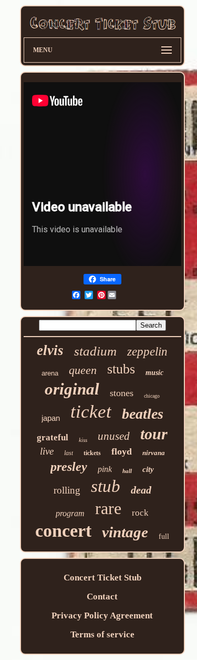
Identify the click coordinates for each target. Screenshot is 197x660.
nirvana (153, 453)
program (70, 513)
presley (68, 467)
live (47, 451)
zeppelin (147, 351)
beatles (142, 414)
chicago (152, 396)
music (154, 373)
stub (105, 486)
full (164, 536)
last (68, 453)
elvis (50, 350)
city (148, 469)
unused (114, 436)
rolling (67, 490)
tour (154, 433)
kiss (83, 440)
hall (127, 471)
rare (108, 508)
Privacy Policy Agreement (102, 615)
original (72, 389)
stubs (121, 369)
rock (140, 513)
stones (121, 393)
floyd (121, 451)
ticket (90, 411)
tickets (92, 453)
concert (63, 530)
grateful (52, 437)
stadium (95, 351)
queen (83, 370)
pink (105, 469)
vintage (125, 532)
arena (50, 373)
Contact (102, 597)
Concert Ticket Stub (102, 578)
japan (51, 417)
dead (141, 490)
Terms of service (102, 634)
